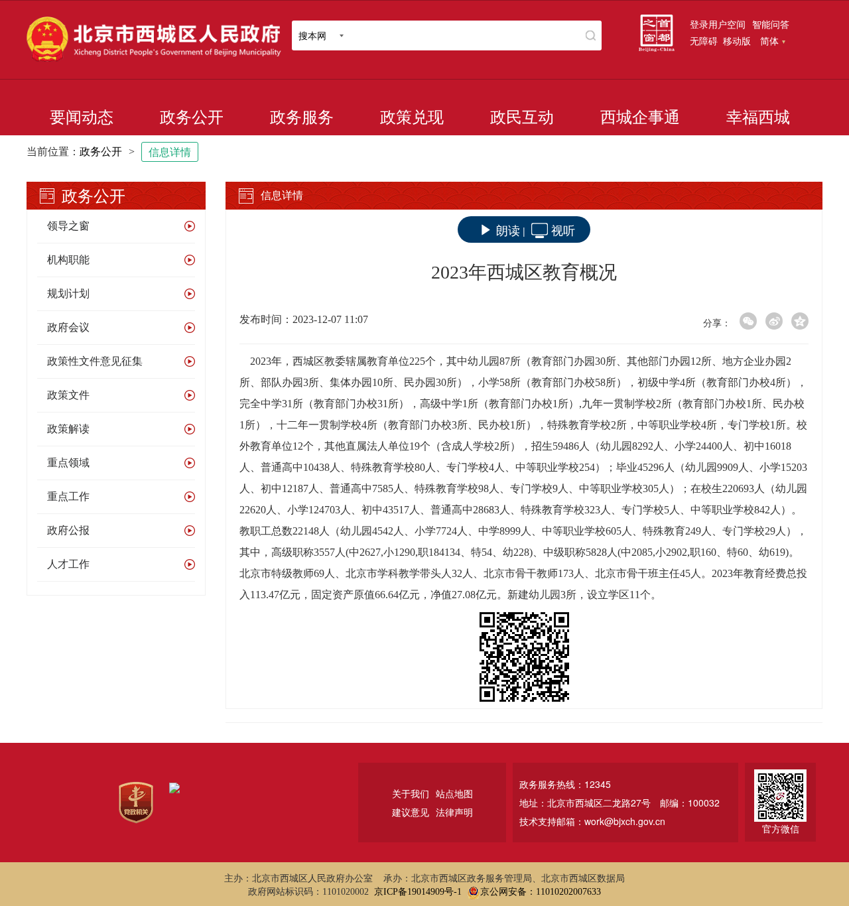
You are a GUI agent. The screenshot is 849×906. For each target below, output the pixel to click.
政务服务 (302, 117)
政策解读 (68, 428)
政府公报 (68, 530)
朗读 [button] (508, 229)
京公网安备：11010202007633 (540, 892)
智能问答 (770, 24)
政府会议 (68, 327)
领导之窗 (68, 225)
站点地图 (454, 793)
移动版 (737, 40)
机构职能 (68, 259)
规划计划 (68, 293)
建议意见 (410, 811)
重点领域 (68, 462)
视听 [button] (563, 229)
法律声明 (454, 811)
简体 (769, 40)
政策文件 (68, 395)
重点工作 (68, 496)
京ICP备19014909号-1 (418, 892)
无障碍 (704, 40)
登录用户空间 (718, 24)
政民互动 (522, 117)
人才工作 (68, 564)
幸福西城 (758, 117)
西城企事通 (640, 117)
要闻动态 (81, 117)
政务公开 (192, 117)
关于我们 (410, 793)
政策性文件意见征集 (95, 361)
